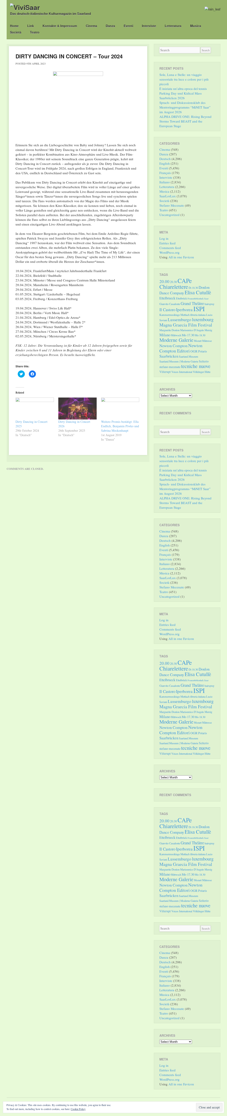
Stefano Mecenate (171, 205)
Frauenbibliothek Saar (198, 298)
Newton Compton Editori (180, 348)
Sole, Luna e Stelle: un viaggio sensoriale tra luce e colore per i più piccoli (184, 79)
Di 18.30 (193, 287)
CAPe (185, 281)
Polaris (202, 351)
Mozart (198, 340)
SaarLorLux (167, 196)
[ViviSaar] (25, 7)
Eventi (128, 26)
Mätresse (207, 340)
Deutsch (165, 158)
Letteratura (173, 26)
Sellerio (204, 361)
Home (14, 26)
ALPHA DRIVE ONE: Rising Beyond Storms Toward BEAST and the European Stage (185, 121)
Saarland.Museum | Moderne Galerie (178, 361)
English (164, 163)
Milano (164, 334)
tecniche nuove (195, 366)
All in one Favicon (181, 257)
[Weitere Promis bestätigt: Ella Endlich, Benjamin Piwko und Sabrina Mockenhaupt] (120, 408)
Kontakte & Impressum (60, 26)
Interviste (149, 26)
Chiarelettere (173, 286)
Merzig (208, 330)
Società (15, 32)
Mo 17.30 (188, 335)
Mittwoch (176, 335)
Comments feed (170, 247)
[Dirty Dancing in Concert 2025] (35, 408)
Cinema (91, 26)
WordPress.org (169, 252)
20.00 (164, 281)
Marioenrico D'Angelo (192, 330)
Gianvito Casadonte (169, 304)
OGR (194, 351)
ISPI (199, 308)
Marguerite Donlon (169, 330)
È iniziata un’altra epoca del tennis (183, 88)
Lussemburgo (179, 319)
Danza (110, 26)
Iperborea (184, 309)
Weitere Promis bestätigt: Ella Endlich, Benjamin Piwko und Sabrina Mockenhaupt (120, 426)
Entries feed (167, 243)
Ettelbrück (181, 298)
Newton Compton (173, 345)
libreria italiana (197, 315)
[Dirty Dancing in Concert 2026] (77, 408)
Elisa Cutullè (198, 292)
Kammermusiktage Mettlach (174, 315)
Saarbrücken (168, 356)
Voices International (181, 372)
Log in (163, 238)
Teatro (34, 32)
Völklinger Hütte (201, 372)
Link (30, 26)
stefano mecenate (169, 367)
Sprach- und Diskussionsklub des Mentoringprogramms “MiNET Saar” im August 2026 (185, 107)
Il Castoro (167, 309)
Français (165, 172)
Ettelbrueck (167, 298)
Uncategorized (169, 214)
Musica (195, 26)
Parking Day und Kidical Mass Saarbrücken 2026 (180, 95)
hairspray (209, 304)
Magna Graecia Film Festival (185, 325)
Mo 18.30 (200, 335)
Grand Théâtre (192, 303)
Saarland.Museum (188, 356)
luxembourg (202, 319)
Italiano (164, 182)
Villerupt (165, 372)
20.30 (173, 282)
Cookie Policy (78, 1109)
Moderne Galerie (176, 339)
